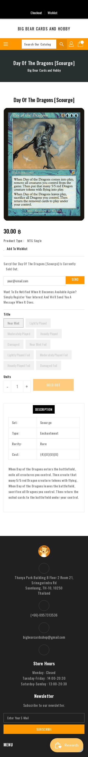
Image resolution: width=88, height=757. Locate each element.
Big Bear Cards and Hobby (44, 28)
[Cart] (81, 44)
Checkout (36, 12)
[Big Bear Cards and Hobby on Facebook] (44, 5)
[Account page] (71, 44)
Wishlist (53, 12)
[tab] (44, 409)
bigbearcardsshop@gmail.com (44, 637)
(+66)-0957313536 (44, 614)
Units (7, 376)
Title (7, 314)
